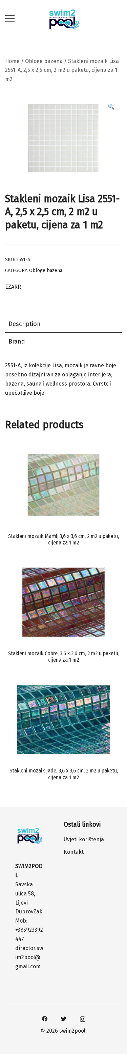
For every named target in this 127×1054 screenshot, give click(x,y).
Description (24, 324)
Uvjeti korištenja (84, 839)
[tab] (63, 324)
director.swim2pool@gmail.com (29, 957)
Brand (16, 341)
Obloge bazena (44, 61)
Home (12, 61)
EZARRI (14, 287)
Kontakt (74, 852)
